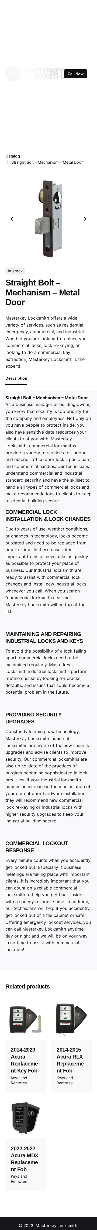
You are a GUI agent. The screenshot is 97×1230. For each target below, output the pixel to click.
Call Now (76, 74)
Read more (26, 1031)
